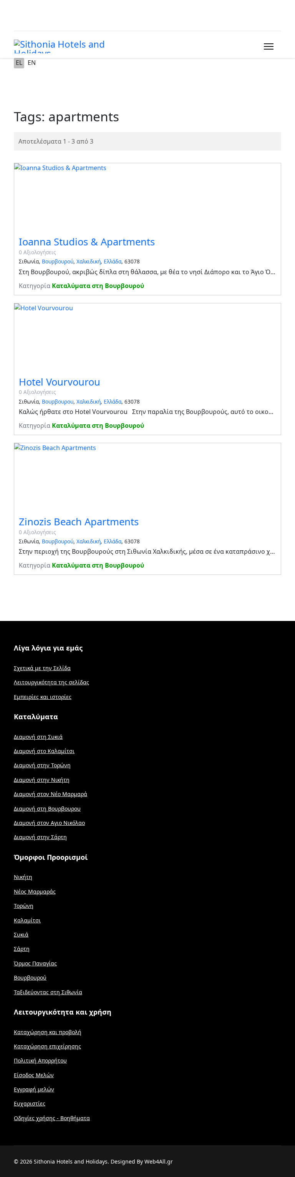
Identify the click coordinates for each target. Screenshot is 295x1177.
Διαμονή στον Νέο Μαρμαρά (50, 794)
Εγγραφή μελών (34, 1089)
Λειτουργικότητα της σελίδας (51, 682)
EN (32, 62)
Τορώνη (23, 905)
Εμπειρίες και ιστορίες (42, 696)
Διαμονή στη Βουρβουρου (47, 808)
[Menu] (267, 46)
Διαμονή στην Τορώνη (42, 765)
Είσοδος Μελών (34, 1075)
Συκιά (21, 934)
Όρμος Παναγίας (35, 963)
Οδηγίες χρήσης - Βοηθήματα (52, 1118)
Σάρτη (22, 948)
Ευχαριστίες (29, 1103)
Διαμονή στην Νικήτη (42, 779)
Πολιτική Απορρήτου (40, 1060)
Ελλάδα (112, 261)
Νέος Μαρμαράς (35, 891)
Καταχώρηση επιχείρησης (47, 1046)
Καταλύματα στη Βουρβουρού (98, 285)
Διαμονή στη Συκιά (38, 736)
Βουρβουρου (57, 401)
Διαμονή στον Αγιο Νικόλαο (49, 822)
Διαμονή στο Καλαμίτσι (44, 751)
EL (19, 62)
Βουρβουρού (57, 261)
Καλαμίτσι (27, 920)
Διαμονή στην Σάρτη (40, 837)
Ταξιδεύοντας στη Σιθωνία (48, 992)
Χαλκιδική (88, 261)
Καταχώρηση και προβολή (47, 1032)
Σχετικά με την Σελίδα (42, 668)
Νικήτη (23, 877)
